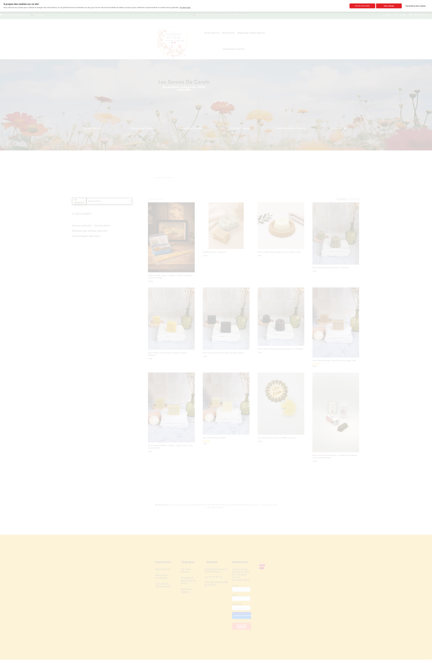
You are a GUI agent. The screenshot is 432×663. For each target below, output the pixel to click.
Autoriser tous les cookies (362, 6)
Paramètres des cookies (416, 6)
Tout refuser (389, 6)
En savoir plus (185, 7)
